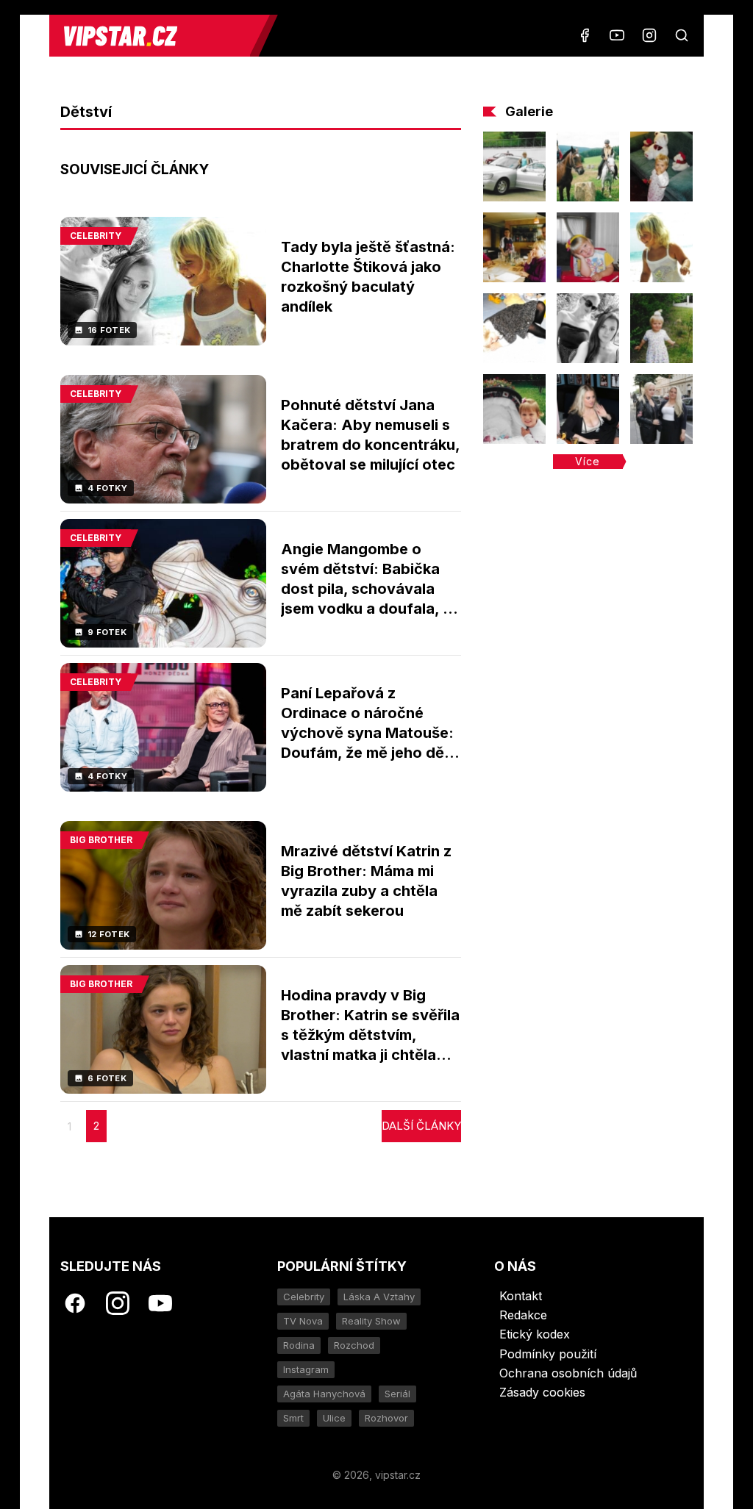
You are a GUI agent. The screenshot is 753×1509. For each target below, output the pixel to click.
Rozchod (354, 1345)
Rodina (299, 1345)
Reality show (371, 1321)
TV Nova (303, 1321)
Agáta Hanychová (324, 1393)
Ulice (334, 1418)
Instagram (306, 1369)
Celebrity (303, 1296)
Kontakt (520, 1295)
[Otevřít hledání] (682, 35)
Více (587, 461)
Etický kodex (534, 1334)
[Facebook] (585, 35)
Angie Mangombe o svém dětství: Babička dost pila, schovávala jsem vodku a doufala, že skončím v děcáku (370, 588)
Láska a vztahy (379, 1296)
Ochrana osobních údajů (568, 1373)
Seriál (397, 1393)
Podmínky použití (547, 1354)
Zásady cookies (542, 1392)
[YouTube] (617, 35)
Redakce (523, 1315)
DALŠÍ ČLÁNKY (421, 1126)
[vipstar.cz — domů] (155, 36)
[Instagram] (649, 35)
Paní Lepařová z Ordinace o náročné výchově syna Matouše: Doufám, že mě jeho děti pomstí (367, 732)
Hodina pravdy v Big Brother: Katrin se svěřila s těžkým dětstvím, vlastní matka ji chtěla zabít (370, 1034)
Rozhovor (386, 1418)
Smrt (293, 1418)
